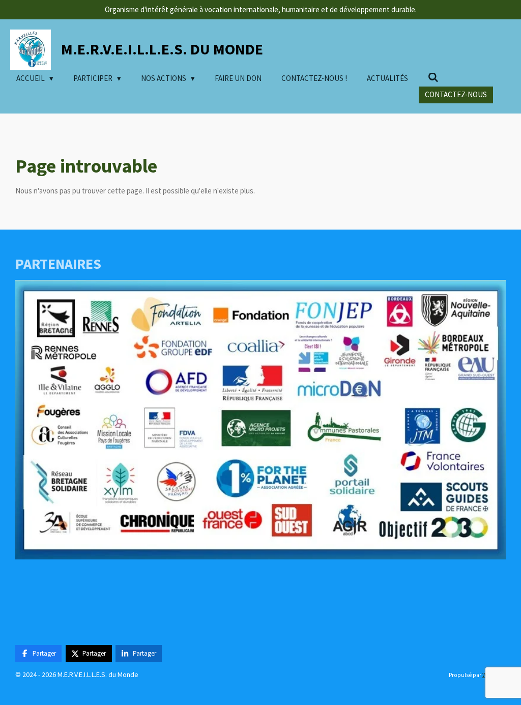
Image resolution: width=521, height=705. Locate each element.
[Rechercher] (433, 77)
